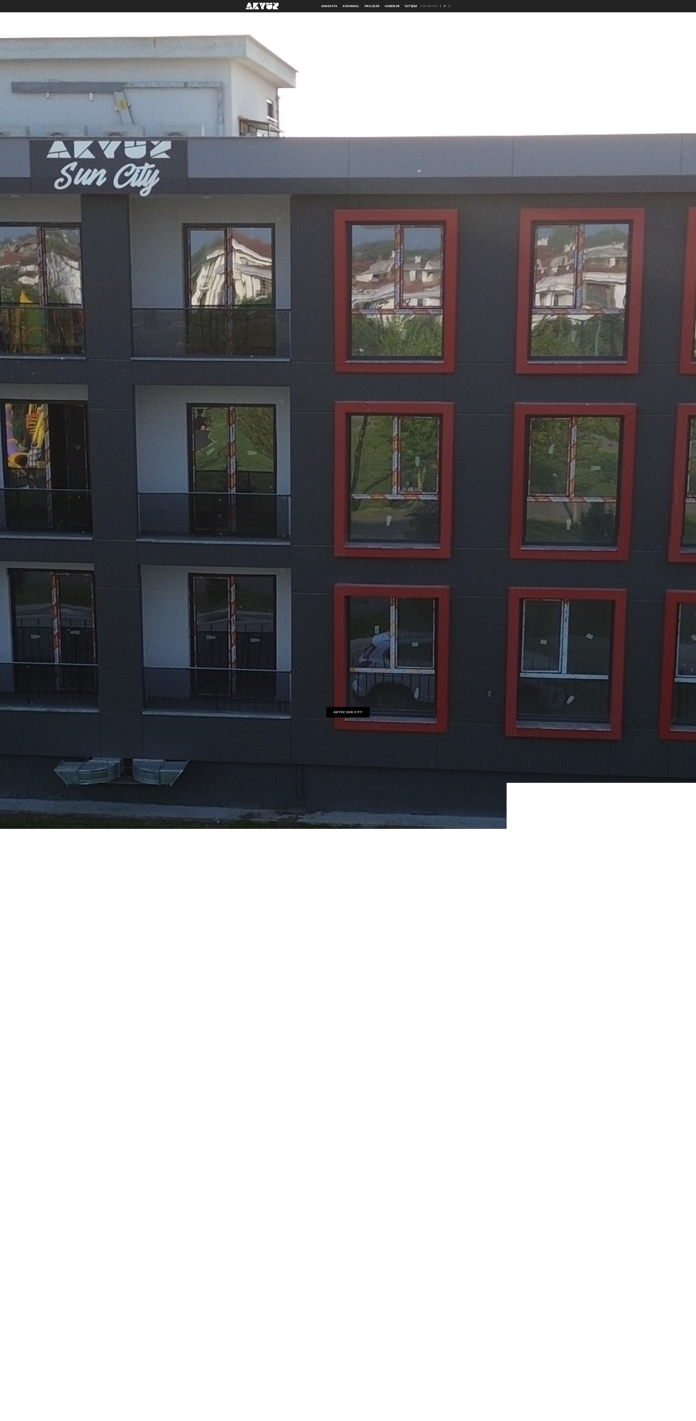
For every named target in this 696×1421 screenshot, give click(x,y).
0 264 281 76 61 (429, 6)
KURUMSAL (351, 6)
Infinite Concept (348, 722)
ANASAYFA (329, 6)
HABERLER (392, 6)
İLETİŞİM (411, 6)
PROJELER (372, 6)
